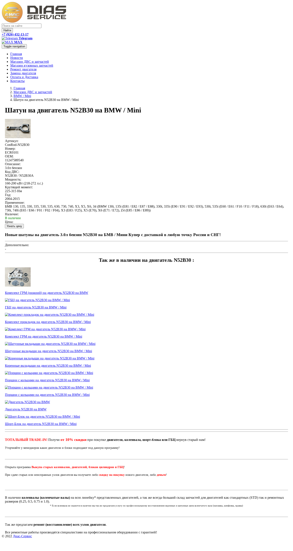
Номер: (10, 148)
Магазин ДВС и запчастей (29, 61)
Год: (8, 195)
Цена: (9, 222)
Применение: (14, 202)
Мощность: (13, 179)
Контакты (17, 81)
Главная (16, 54)
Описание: (13, 164)
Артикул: (11, 141)
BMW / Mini (22, 96)
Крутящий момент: (19, 187)
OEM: (9, 156)
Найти (7, 30)
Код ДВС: (12, 172)
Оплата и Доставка (24, 77)
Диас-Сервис (22, 536)
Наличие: (12, 214)
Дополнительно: (17, 245)
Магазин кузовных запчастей (31, 65)
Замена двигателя (23, 73)
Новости (16, 58)
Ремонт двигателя (23, 69)
